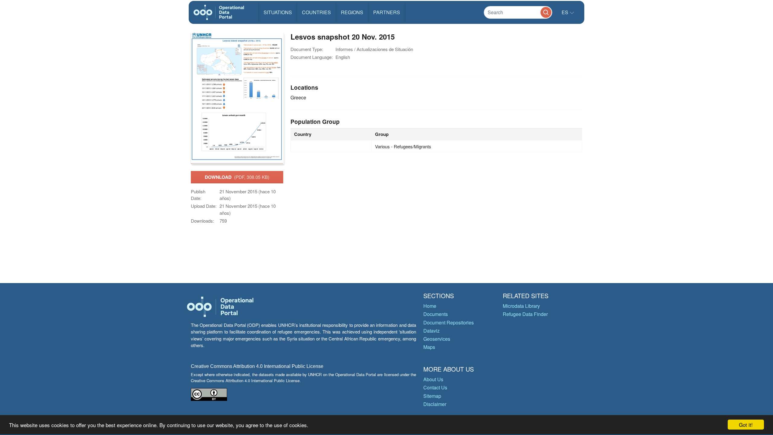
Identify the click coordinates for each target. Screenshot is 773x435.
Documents (435, 314)
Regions (352, 12)
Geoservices (436, 338)
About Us (433, 379)
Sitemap (432, 395)
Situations (278, 12)
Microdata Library (521, 305)
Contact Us (435, 387)
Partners (386, 12)
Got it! (746, 424)
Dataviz (431, 330)
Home (429, 305)
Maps (429, 346)
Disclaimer (434, 404)
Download (237, 177)
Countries (316, 12)
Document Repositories (448, 322)
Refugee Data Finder (525, 314)
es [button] (565, 12)
